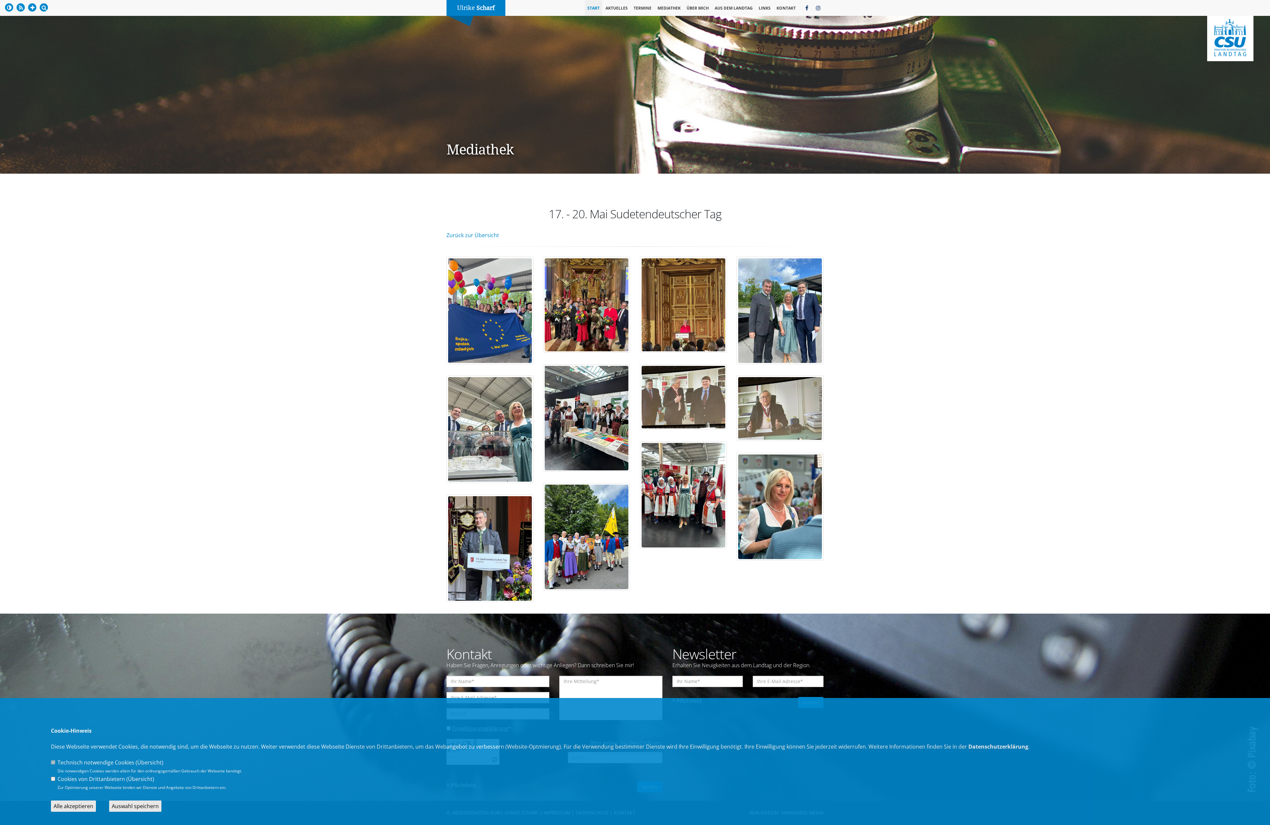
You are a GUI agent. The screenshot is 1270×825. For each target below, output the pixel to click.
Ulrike (476, 7)
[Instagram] (818, 8)
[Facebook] (807, 8)
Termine (643, 8)
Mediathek (669, 8)
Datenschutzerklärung (998, 746)
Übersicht (149, 762)
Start (593, 8)
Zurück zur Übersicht (472, 235)
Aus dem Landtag (734, 8)
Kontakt (786, 8)
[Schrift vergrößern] (32, 7)
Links (765, 8)
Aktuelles (617, 8)
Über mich (698, 8)
